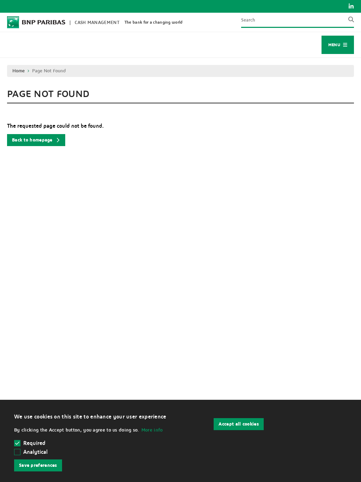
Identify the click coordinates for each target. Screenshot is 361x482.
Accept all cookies (238, 424)
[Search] (349, 22)
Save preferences (38, 465)
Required (34, 443)
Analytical (35, 452)
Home (18, 70)
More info (152, 430)
